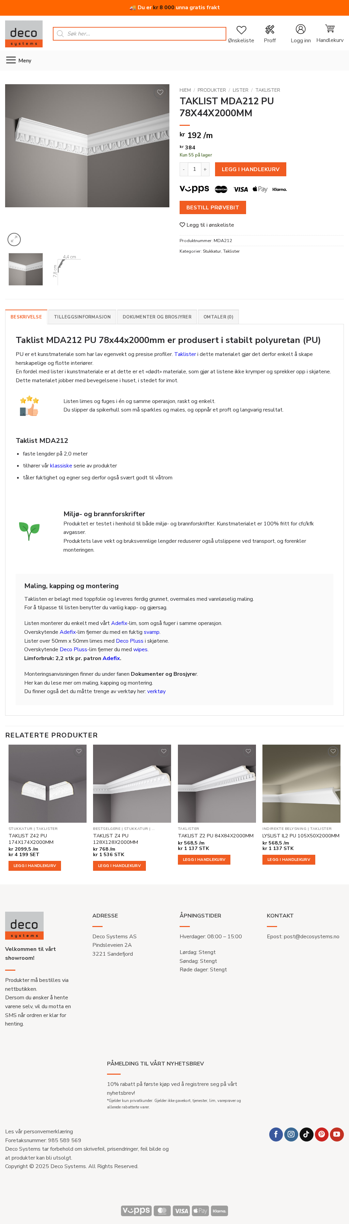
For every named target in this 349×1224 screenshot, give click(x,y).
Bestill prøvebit (212, 207)
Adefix (119, 623)
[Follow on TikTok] (307, 1134)
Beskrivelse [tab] (26, 317)
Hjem (185, 90)
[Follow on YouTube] (337, 1134)
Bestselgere (106, 828)
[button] (301, 34)
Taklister (267, 90)
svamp (152, 632)
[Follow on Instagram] (291, 1134)
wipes (140, 649)
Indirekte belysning (284, 828)
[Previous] (17, 166)
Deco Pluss (129, 641)
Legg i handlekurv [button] (35, 865)
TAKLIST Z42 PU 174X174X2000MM (31, 839)
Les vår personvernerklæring (39, 1131)
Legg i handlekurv (251, 169)
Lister (240, 90)
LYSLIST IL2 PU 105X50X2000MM (300, 836)
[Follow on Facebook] (276, 1134)
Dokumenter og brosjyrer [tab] (157, 317)
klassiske (61, 465)
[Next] (157, 166)
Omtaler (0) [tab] (218, 317)
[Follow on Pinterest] (322, 1134)
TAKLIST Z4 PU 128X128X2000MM (115, 839)
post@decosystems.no (311, 936)
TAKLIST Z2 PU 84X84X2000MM (216, 836)
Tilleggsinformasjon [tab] (82, 317)
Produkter (212, 90)
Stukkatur (212, 251)
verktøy (156, 691)
